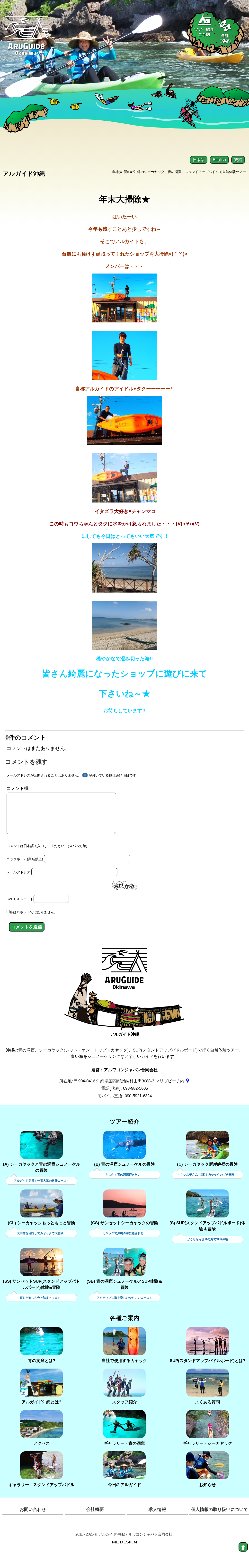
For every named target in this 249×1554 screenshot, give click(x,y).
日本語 (199, 160)
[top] (243, 1547)
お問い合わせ (33, 1509)
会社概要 (95, 1509)
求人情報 (157, 1509)
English (219, 160)
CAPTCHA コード (20, 899)
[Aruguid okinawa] (26, 39)
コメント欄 (17, 788)
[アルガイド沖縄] (124, 972)
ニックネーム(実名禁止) (25, 859)
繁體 (238, 160)
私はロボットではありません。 (33, 912)
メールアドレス (18, 872)
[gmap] (188, 1081)
